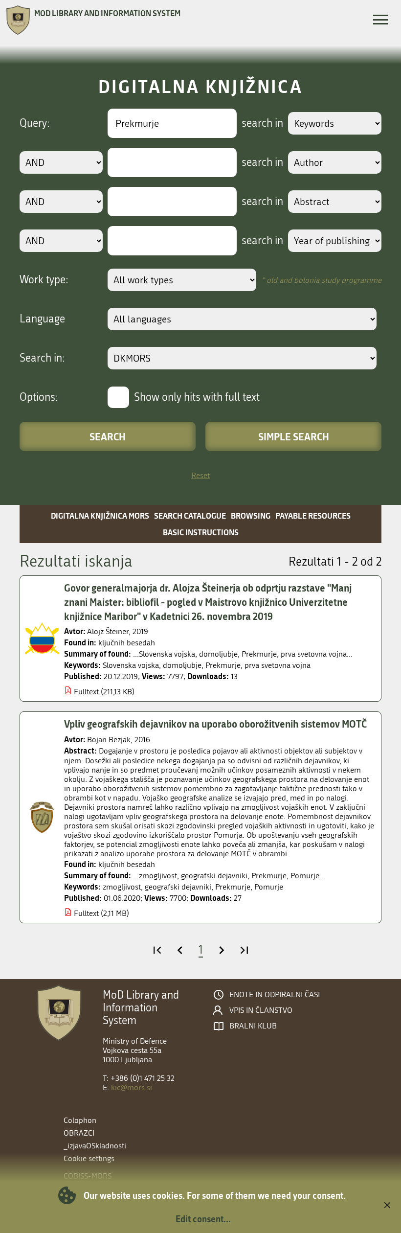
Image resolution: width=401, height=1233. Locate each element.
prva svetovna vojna (278, 665)
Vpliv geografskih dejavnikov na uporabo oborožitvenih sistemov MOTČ (215, 724)
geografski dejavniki (178, 886)
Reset (200, 475)
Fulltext (86, 691)
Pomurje (268, 886)
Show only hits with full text (197, 397)
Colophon (80, 1120)
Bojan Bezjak (109, 739)
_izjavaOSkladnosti (95, 1145)
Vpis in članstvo (260, 1010)
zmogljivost (122, 886)
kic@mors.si (131, 1087)
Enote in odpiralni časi (274, 995)
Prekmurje (223, 665)
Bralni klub (253, 1026)
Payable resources (313, 515)
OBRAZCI (79, 1133)
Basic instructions (201, 532)
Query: (35, 123)
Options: (39, 397)
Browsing (250, 515)
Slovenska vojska (131, 665)
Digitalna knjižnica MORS (100, 515)
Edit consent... (203, 1218)
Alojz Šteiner (108, 631)
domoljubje (182, 665)
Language (42, 319)
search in (262, 123)
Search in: (42, 358)
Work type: (44, 280)
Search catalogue (190, 515)
